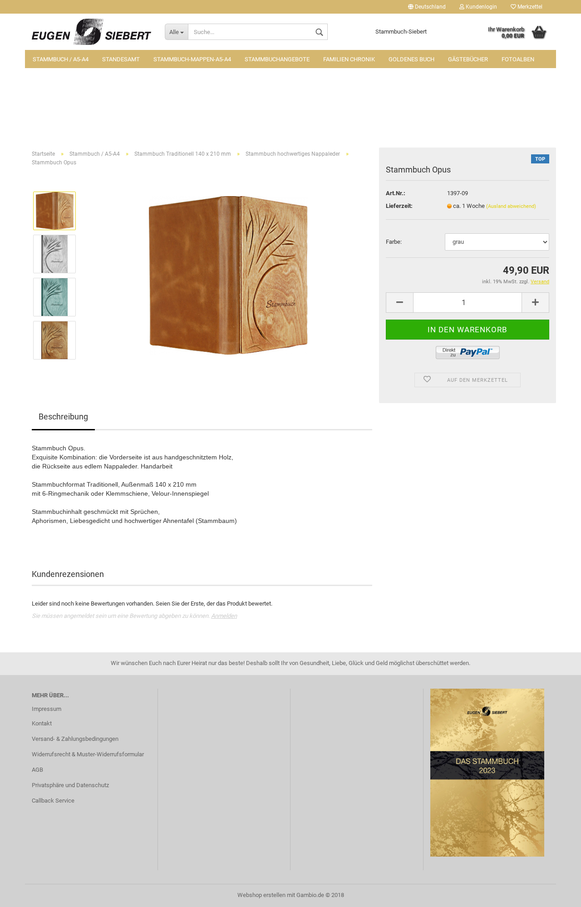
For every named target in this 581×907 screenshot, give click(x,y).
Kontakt (42, 723)
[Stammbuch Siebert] (91, 32)
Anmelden (224, 615)
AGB (37, 769)
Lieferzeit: (399, 205)
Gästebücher (468, 59)
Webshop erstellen (261, 895)
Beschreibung (63, 416)
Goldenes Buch (411, 59)
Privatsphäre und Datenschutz (70, 785)
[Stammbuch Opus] (228, 275)
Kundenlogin (480, 7)
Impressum (46, 708)
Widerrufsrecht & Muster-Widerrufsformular (88, 754)
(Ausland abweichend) (511, 206)
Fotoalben (518, 59)
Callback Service (53, 800)
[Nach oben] (556, 893)
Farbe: (394, 241)
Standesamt (121, 59)
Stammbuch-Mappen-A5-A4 (192, 59)
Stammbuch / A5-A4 (61, 59)
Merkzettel (529, 7)
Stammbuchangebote (277, 59)
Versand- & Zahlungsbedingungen (75, 738)
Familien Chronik (349, 59)
